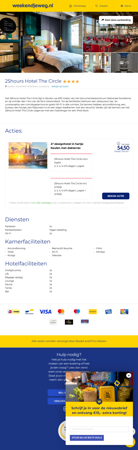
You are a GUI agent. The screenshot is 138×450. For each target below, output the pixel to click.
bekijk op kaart (59, 86)
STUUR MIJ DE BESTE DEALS (87, 437)
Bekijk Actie (116, 196)
